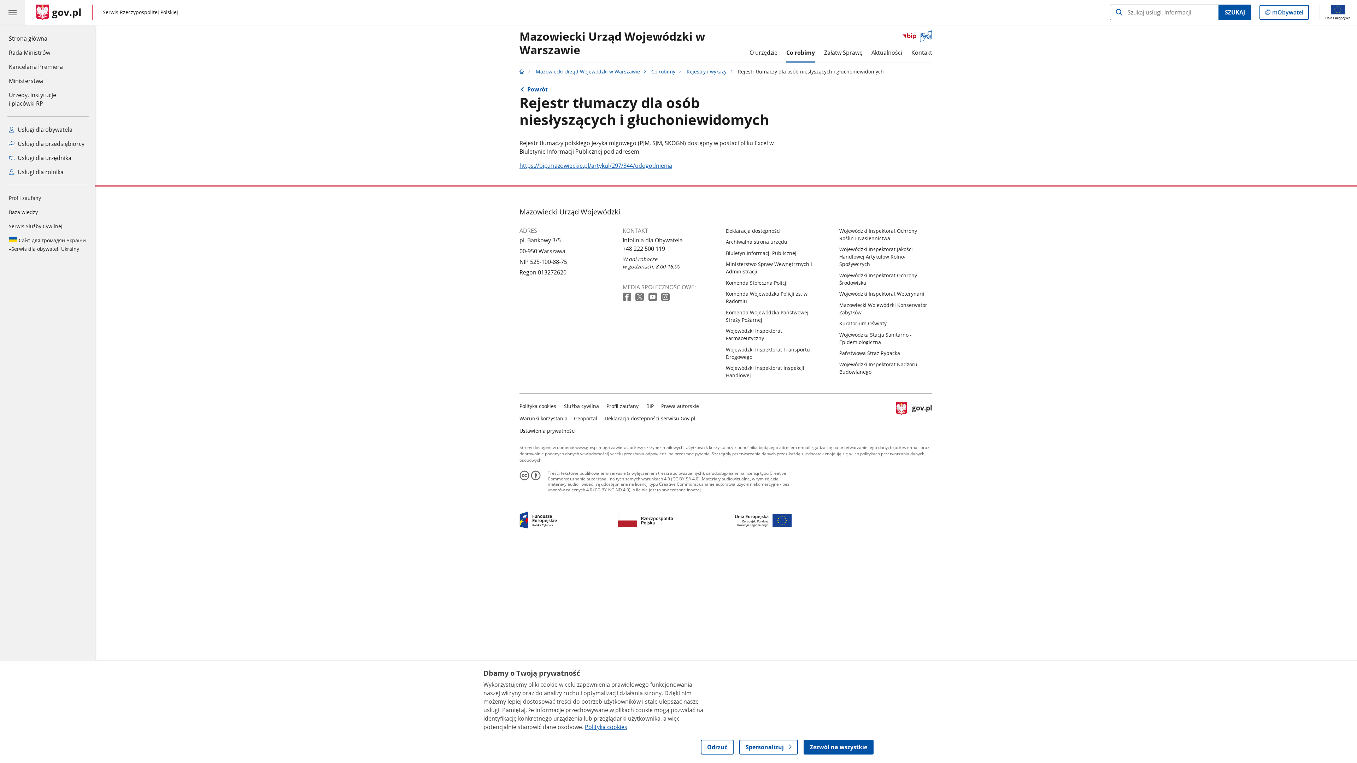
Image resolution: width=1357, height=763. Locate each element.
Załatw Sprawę (843, 53)
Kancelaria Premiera (36, 67)
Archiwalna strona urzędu (756, 241)
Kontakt (921, 53)
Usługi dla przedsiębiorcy (50, 144)
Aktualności (886, 53)
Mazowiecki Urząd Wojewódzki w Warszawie (612, 43)
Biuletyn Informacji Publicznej (761, 253)
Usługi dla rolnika (40, 172)
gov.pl (922, 417)
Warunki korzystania (543, 418)
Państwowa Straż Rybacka (869, 353)
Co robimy (800, 53)
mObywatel (1287, 14)
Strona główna (36, 38)
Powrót (537, 89)
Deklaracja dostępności (753, 230)
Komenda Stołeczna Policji (757, 282)
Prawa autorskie (680, 406)
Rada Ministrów (29, 53)
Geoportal (585, 418)
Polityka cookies (537, 406)
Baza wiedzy (23, 212)
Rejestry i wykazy (707, 71)
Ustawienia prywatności (547, 430)
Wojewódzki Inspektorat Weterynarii (881, 293)
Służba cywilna (581, 406)
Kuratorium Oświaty (863, 323)
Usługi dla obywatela (44, 130)
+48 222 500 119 (644, 249)
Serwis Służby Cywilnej (36, 226)
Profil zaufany (25, 198)
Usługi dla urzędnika (43, 158)
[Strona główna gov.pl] (521, 71)
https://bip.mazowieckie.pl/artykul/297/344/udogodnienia (595, 166)
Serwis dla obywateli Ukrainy (47, 244)
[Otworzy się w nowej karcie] (628, 297)
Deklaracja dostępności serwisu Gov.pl (650, 418)
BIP (650, 406)
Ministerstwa (26, 81)
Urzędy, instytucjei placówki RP (32, 99)
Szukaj (1235, 12)
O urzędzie (763, 53)
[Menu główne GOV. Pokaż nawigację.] (12, 12)
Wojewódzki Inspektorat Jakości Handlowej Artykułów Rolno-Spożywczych (876, 256)
